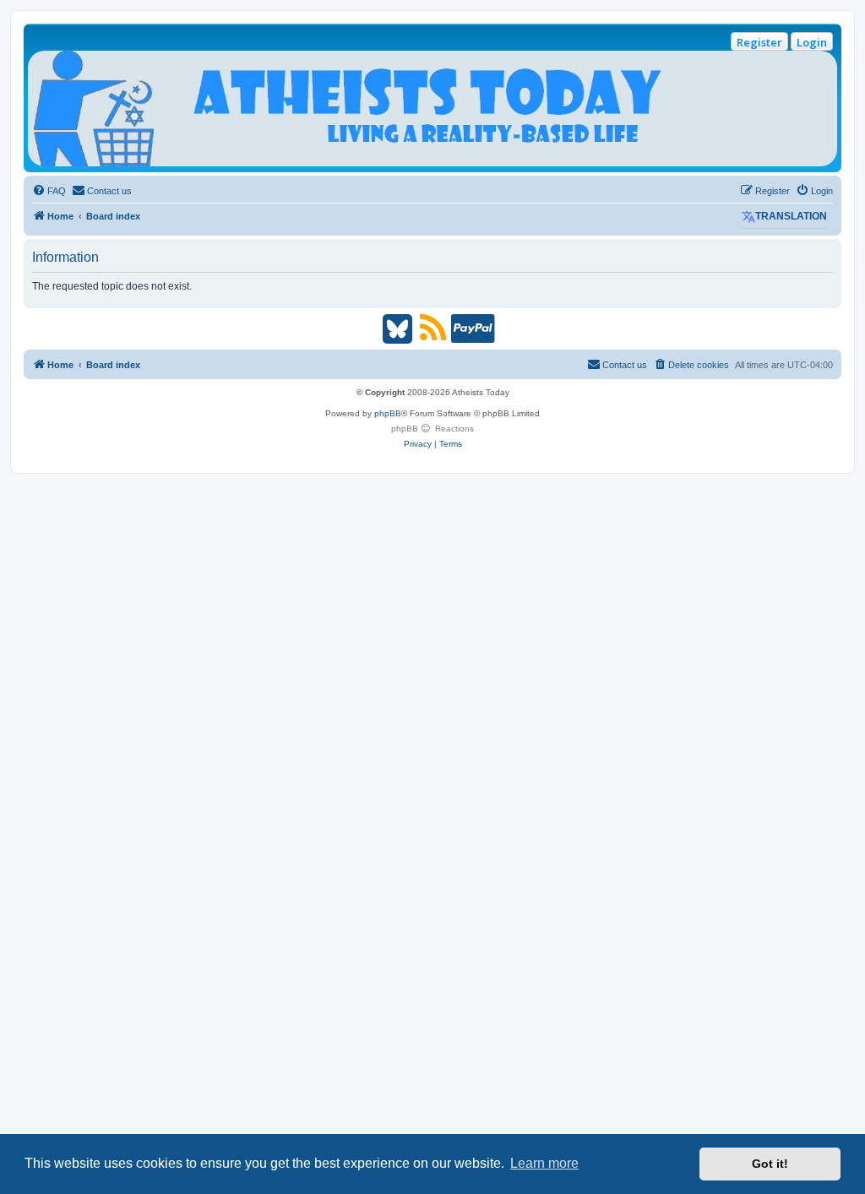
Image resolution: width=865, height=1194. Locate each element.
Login (812, 42)
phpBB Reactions (432, 428)
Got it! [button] (770, 1163)
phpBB (387, 413)
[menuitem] (49, 191)
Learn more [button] (544, 1163)
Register (759, 42)
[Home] (432, 108)
